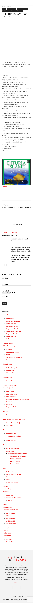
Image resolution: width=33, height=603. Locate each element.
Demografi (9, 415)
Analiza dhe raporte (11, 368)
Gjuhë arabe (9, 425)
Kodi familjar (10, 402)
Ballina (3, 6)
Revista (21, 10)
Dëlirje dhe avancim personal (11, 346)
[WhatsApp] (20, 197)
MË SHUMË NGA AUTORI (9, 235)
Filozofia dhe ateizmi (12, 326)
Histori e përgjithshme (12, 448)
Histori (5, 445)
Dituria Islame (10, 10)
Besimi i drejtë (10, 318)
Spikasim (5, 530)
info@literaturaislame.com (20, 582)
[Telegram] (28, 197)
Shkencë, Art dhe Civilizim (13, 498)
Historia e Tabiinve (15, 464)
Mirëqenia (6, 491)
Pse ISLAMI (9, 542)
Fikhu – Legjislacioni (8, 388)
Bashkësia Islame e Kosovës (22, 9)
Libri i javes (6, 486)
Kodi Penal (9, 404)
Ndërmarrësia (10, 373)
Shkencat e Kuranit (11, 477)
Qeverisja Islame (11, 523)
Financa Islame (10, 370)
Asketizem (9, 349)
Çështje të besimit (11, 323)
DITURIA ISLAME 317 (24, 207)
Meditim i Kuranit (11, 472)
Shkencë (10, 500)
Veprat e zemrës (10, 360)
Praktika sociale (10, 521)
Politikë (5, 504)
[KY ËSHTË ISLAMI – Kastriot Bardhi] (6, 241)
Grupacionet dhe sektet (12, 329)
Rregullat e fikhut (11, 407)
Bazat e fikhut (10, 391)
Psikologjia (9, 495)
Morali (8, 354)
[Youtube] (23, 587)
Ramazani (9, 381)
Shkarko (4, 186)
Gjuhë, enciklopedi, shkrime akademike (14, 419)
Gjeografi (5, 411)
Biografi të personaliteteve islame (17, 453)
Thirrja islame (7, 535)
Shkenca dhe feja (11, 336)
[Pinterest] (16, 197)
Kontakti (20, 596)
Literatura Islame (8, 16)
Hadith (5, 430)
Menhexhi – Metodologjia (13, 331)
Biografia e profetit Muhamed (18, 456)
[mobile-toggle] (3, 2)
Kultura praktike (10, 513)
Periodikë (16, 10)
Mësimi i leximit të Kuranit (13, 474)
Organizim (9, 539)
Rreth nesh (13, 596)
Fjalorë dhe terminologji (13, 423)
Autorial (9, 6)
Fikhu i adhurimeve (11, 394)
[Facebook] (8, 197)
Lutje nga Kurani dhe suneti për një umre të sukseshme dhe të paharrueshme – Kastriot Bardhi (21, 249)
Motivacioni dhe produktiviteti (14, 357)
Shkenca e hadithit (11, 433)
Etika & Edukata (7, 377)
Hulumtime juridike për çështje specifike (17, 399)
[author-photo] (16, 222)
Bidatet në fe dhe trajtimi (13, 321)
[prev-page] (3, 265)
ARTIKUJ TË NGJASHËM (9, 233)
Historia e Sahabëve (15, 461)
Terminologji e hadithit (14, 436)
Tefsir (8, 479)
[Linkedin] (24, 197)
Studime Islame (7, 533)
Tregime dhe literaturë (12, 482)
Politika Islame (10, 518)
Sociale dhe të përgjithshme (10, 510)
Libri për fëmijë (7, 489)
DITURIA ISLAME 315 (8, 207)
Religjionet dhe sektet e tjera (14, 334)
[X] (12, 197)
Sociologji (6, 528)
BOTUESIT (14, 9)
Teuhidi (8, 339)
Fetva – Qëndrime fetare (10, 385)
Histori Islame (10, 451)
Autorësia (4, 9)
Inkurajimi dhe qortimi (12, 352)
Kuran (4, 468)
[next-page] (5, 265)
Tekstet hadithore (11, 440)
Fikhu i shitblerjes (11, 396)
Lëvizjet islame (10, 516)
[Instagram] (14, 587)
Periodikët (4, 10)
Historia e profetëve (15, 459)
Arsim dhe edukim (8, 343)
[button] (30, 2)
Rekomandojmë (7, 507)
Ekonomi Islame (7, 364)
